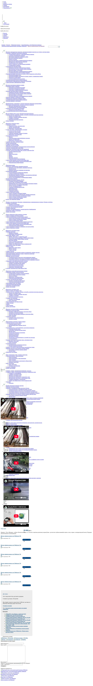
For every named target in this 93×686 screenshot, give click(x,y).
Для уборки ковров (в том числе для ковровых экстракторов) (23, 258)
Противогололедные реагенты (16, 119)
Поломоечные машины (11, 171)
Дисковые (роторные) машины (16, 181)
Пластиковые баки (10, 475)
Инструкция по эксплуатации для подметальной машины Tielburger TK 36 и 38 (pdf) (18, 619)
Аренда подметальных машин (16, 198)
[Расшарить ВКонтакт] (4, 638)
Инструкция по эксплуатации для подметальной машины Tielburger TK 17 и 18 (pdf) (18, 622)
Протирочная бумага (14, 335)
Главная (3, 44)
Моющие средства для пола (12, 256)
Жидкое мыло (12, 331)
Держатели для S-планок (14, 132)
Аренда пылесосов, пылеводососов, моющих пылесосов (22, 194)
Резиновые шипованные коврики (16, 88)
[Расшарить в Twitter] (25, 638)
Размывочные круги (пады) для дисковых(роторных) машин (23, 449)
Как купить (6, 36)
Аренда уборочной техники (12, 192)
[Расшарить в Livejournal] (9, 639)
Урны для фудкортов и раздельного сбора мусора (20, 360)
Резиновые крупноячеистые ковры (17, 87)
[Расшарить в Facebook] (10, 638)
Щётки (10, 155)
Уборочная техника (15, 44)
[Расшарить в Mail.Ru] (23, 639)
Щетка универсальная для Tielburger (36, 46)
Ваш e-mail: (4, 645)
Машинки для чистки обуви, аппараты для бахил (17, 309)
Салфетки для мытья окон (12, 144)
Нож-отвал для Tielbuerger (7, 677)
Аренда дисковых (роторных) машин (17, 193)
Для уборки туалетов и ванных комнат (18, 349)
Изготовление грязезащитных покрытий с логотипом (18, 81)
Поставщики (6, 6)
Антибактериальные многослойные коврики (19, 72)
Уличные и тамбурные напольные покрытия (16, 53)
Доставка (5, 34)
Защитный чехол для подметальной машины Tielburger (13, 671)
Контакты (5, 38)
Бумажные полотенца (14, 333)
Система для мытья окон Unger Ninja (14, 148)
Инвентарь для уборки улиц (12, 289)
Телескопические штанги (12, 135)
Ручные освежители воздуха (15, 346)
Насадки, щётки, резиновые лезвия (14, 425)
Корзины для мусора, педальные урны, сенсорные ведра (19, 340)
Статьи (5, 2)
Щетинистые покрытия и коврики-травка (16, 98)
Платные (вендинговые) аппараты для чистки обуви (21, 314)
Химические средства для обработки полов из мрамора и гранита (24, 259)
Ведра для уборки (13, 275)
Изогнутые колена (13, 154)
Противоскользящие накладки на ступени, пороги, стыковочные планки (26, 76)
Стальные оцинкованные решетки (17, 55)
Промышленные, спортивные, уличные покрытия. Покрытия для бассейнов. (24, 103)
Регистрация (6, 24)
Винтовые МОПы (13, 240)
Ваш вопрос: (4, 662)
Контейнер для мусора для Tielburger (9, 674)
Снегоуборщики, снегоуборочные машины (31, 44)
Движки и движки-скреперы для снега (18, 117)
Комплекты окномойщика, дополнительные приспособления (20, 146)
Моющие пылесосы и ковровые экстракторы (19, 170)
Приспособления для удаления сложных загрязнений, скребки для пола (22, 252)
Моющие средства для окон (12, 145)
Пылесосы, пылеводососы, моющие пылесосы (17, 166)
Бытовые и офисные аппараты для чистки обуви (20, 311)
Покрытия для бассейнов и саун (16, 109)
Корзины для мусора (13, 341)
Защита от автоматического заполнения (10, 663)
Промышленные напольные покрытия (18, 107)
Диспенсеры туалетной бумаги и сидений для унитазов (22, 337)
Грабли (7, 304)
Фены (10, 326)
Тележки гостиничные (11, 203)
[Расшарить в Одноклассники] (18, 638)
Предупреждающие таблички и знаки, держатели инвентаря (20, 253)
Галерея (5, 5)
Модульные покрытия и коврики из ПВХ (18, 56)
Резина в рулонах (13, 59)
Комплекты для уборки (11, 352)
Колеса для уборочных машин (13, 199)
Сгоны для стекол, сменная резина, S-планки (16, 129)
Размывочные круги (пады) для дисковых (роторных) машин (23, 183)
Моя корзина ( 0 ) (8, 41)
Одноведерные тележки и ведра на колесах (19, 273)
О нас (4, 1)
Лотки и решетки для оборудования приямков (19, 64)
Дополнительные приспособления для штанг (19, 138)
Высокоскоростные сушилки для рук (17, 325)
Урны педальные (13, 342)
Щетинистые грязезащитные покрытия (18, 61)
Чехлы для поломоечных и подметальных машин (20, 177)
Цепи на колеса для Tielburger (7, 680)
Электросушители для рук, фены (13, 322)
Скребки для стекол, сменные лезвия (14, 141)
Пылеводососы (12, 168)
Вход (5, 22)
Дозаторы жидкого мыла (14, 329)
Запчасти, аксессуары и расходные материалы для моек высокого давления (23, 478)
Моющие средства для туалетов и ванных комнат (17, 348)
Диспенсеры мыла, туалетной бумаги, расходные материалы (20, 327)
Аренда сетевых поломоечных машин (18, 197)
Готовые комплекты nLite (15, 151)
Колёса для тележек (10, 211)
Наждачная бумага (13, 189)
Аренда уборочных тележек (12, 227)
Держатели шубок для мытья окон (17, 126)
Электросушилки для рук (15, 324)
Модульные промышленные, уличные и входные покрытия (20, 104)
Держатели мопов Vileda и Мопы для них (18, 239)
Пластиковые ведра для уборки (13, 245)
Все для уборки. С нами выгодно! (18, 613)
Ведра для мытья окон (11, 143)
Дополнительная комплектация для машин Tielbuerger (14, 46)
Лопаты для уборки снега (15, 116)
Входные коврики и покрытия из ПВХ (15, 97)
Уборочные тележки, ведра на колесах (18, 262)
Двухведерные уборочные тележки (17, 274)
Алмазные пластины (14, 190)
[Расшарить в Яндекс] (3, 639)
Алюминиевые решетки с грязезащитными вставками (21, 54)
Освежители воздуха (11, 343)
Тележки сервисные (10, 208)
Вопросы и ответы (7, 4)
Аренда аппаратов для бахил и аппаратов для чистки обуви (20, 226)
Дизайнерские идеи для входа (16, 63)
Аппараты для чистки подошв (16, 312)
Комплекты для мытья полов (15, 234)
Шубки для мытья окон (14, 127)
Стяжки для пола (10, 251)
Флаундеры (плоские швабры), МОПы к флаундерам (21, 237)
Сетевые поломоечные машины (16, 173)
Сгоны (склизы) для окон (15, 130)
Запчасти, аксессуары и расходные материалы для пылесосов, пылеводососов (24, 422)
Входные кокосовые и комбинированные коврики (20, 60)
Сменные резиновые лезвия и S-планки (18, 133)
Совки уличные (9, 303)
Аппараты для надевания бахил (16, 317)
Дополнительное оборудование (16, 162)
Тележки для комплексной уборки (17, 263)
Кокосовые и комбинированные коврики (18, 90)
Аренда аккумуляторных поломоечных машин (20, 195)
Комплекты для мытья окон (15, 128)
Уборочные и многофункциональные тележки (17, 261)
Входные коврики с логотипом (13, 101)
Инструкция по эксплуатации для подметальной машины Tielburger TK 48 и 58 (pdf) (18, 617)
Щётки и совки (9, 246)
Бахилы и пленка (13, 319)
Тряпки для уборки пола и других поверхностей (20, 244)
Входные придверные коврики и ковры (15, 85)
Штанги (11, 137)
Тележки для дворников (11, 298)
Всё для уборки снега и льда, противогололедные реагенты (19, 113)
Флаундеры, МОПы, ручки (12, 235)
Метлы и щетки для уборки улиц (13, 290)
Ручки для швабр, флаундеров (16, 241)
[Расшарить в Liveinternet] (16, 639)
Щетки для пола (12, 248)
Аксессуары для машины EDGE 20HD (18, 182)
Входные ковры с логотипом (15, 70)
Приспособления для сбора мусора (14, 301)
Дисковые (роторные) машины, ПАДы (15, 179)
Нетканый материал (13, 336)
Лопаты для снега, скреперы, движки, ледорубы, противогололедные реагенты (24, 114)
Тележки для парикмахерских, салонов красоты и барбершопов (21, 209)
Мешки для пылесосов (11, 424)
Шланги (11, 156)
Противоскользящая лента (15, 75)
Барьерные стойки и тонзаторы (13, 210)
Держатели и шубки (11, 124)
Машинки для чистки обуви (12, 310)
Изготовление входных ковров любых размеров (20, 69)
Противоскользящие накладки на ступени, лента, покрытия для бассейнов (23, 74)
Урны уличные (9, 305)
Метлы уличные (10, 120)
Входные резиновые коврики (15, 58)
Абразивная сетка (13, 188)
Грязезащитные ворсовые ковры (13, 66)
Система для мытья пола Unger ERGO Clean (16, 268)
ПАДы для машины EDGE (15, 186)
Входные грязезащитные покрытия (17, 106)
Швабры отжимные (10, 231)
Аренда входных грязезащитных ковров (15, 82)
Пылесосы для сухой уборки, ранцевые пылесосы (20, 167)
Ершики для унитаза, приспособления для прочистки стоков (20, 347)
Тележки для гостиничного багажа (14, 207)
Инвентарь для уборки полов (12, 230)
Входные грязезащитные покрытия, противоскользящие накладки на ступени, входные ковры (28, 52)
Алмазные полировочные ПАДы (16, 187)
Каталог (5, 33)
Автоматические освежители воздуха (17, 344)
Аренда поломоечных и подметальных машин (17, 216)
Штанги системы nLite (14, 139)
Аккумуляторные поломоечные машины (18, 172)
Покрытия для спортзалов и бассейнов (15, 108)
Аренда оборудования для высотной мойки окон (17, 160)
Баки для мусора (13, 300)
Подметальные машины (11, 178)
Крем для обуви (12, 315)
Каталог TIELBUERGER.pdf (15, 615)
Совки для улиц (12, 250)
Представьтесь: (4, 643)
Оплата (5, 35)
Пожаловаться (6, 7)
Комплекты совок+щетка (15, 247)
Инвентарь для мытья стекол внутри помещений (17, 149)
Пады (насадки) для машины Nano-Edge (18, 184)
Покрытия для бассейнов (15, 77)
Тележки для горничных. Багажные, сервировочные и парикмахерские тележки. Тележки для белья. (29, 202)
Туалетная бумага (13, 338)
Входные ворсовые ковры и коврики (14, 91)
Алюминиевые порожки (14, 65)
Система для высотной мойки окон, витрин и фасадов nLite (20, 150)
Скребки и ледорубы (14, 118)
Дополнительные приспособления (17, 159)
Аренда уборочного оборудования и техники (16, 214)
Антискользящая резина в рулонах (17, 78)
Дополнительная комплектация (16, 176)
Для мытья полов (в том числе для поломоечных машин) (22, 257)
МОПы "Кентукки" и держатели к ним (18, 236)
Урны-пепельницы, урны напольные (14, 356)
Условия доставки (7, 605)
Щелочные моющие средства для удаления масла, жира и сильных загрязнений (24, 397)
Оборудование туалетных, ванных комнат (15, 321)
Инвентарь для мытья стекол (12, 123)
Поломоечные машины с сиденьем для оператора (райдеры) (23, 175)
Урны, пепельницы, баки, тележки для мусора (16, 354)
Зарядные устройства (14, 474)
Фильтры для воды (13, 157)
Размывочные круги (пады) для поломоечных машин (21, 448)
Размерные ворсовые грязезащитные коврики (19, 67)
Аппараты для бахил (11, 316)
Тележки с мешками (11, 367)
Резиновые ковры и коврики (12, 86)
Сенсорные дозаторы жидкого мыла (17, 330)
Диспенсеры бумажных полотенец (17, 332)
